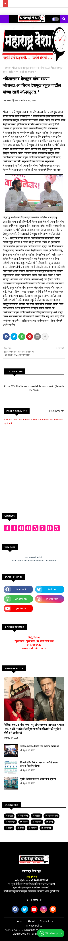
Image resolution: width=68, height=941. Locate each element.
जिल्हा (10, 815)
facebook (20, 589)
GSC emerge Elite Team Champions (39, 746)
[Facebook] (6, 336)
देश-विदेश (24, 815)
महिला (25, 821)
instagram (52, 599)
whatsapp (21, 599)
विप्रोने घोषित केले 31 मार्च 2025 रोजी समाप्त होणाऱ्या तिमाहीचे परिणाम (39, 764)
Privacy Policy (34, 925)
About (31, 921)
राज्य (51, 821)
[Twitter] (14, 336)
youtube (21, 608)
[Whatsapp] (21, 336)
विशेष (10, 827)
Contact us (46, 921)
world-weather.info (34, 557)
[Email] (37, 336)
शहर (22, 827)
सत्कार (33, 827)
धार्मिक (37, 815)
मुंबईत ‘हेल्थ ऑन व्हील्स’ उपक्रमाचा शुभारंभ (38, 779)
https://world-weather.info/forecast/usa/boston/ (34, 560)
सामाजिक (47, 827)
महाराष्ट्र (11, 821)
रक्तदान (38, 821)
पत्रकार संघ (53, 815)
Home (6, 67)
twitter (52, 589)
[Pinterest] (29, 336)
